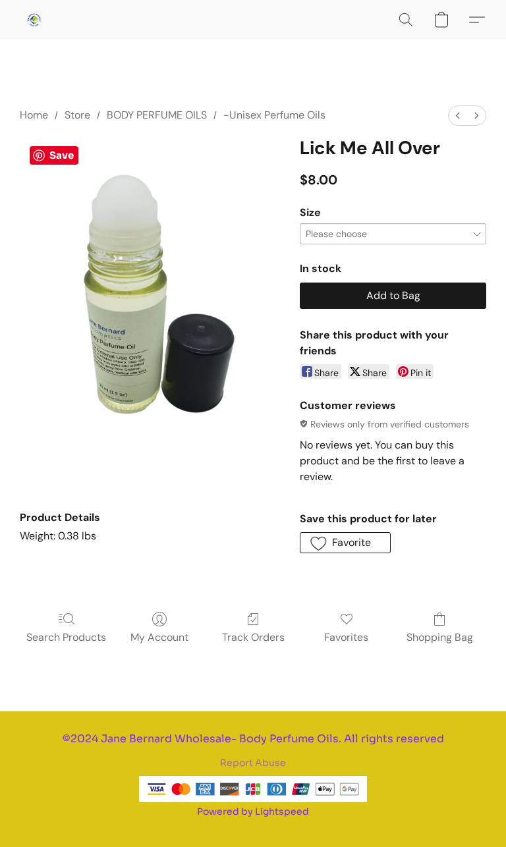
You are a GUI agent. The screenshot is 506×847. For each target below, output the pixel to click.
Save (61, 155)
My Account (159, 637)
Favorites (346, 637)
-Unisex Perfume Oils (274, 115)
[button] (34, 20)
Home (34, 115)
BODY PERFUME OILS (157, 115)
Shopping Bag (440, 637)
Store (77, 115)
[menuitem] (458, 115)
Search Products (66, 637)
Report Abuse (253, 763)
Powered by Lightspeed (253, 811)
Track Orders (253, 637)
